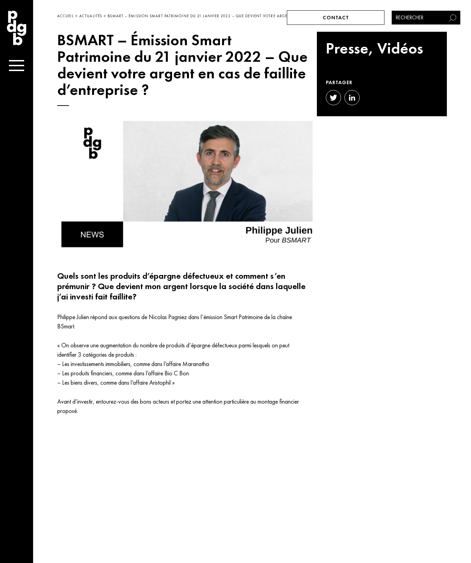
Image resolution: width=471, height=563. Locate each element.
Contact (336, 17)
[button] (453, 17)
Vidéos (400, 48)
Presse (347, 48)
